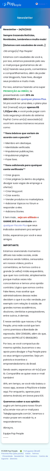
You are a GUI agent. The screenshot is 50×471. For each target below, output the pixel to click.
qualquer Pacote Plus (15, 225)
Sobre (28, 453)
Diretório (13, 458)
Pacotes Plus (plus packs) (12, 453)
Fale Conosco (31, 456)
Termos (35, 453)
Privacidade (8, 456)
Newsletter (19, 456)
